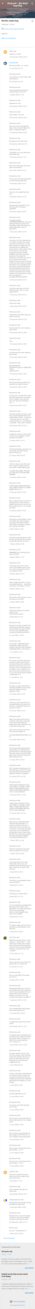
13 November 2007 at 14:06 (18, 1045)
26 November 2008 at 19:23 (18, 1194)
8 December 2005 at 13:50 (17, 197)
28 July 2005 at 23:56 (16, 81)
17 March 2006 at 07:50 (16, 544)
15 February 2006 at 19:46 (17, 477)
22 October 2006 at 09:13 (17, 739)
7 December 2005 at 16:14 (17, 183)
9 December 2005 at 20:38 (17, 212)
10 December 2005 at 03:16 (18, 232)
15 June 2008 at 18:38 (16, 1110)
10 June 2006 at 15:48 (16, 635)
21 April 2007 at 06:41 (16, 872)
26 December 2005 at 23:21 (18, 405)
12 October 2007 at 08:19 (17, 1013)
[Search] (32, 4)
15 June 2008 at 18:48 (16, 1153)
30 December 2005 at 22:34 (18, 425)
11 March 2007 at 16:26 (16, 840)
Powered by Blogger (18, 1301)
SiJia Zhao (12, 937)
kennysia (12, 62)
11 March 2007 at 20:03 (16, 853)
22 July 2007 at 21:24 (16, 967)
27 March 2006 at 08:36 (16, 602)
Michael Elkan (21, 1305)
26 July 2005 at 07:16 (16, 68)
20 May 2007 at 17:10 (16, 896)
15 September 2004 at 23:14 (18, 57)
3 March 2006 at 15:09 (16, 529)
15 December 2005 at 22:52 (18, 319)
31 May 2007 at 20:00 (16, 932)
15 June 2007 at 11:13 (16, 953)
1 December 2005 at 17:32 (17, 157)
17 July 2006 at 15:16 (16, 677)
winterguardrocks (14, 1200)
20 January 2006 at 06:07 (17, 455)
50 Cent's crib (7, 1251)
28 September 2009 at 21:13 (18, 1222)
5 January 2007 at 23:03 (16, 760)
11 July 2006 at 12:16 (16, 652)
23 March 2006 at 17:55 (16, 557)
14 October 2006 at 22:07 (17, 711)
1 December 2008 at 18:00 (17, 1207)
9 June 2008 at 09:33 (16, 1065)
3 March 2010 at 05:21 (16, 1233)
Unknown (12, 1171)
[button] (32, 21)
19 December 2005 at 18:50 (18, 357)
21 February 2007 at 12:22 (17, 795)
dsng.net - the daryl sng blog (17, 4)
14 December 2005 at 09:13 (18, 306)
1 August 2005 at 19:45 (16, 95)
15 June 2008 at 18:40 (16, 1125)
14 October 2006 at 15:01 (17, 694)
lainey (11, 51)
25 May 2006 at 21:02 (16, 617)
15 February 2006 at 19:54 (17, 511)
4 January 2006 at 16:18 (16, 440)
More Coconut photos (9, 38)
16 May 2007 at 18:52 (16, 885)
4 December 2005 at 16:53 (17, 170)
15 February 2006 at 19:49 (17, 492)
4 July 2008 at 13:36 (15, 1181)
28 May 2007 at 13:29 (16, 917)
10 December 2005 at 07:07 (18, 280)
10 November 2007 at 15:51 (18, 1026)
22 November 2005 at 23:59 (18, 106)
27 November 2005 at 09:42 (18, 132)
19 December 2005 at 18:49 (18, 332)
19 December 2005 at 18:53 (18, 387)
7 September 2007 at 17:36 (17, 1000)
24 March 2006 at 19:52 (16, 589)
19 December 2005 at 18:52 (18, 374)
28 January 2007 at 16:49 (17, 776)
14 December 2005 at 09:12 (18, 295)
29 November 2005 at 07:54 (18, 144)
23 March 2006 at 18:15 (16, 574)
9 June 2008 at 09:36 (16, 1085)
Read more (29, 1268)
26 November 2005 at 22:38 (18, 118)
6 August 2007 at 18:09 (16, 980)
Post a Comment (9, 1238)
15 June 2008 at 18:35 (16, 1096)
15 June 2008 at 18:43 (16, 1139)
